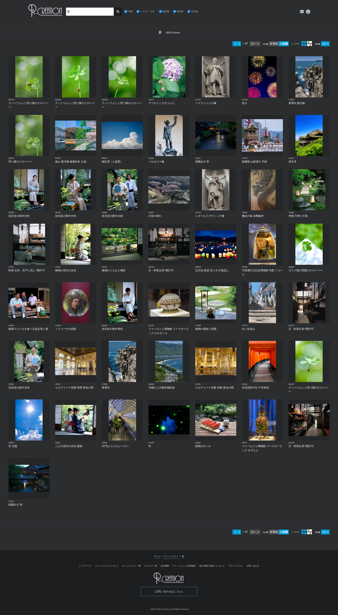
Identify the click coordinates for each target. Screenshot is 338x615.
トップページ (85, 566)
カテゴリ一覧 (150, 566)
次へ (254, 43)
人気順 (284, 43)
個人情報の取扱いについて (212, 566)
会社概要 (165, 566)
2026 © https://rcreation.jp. (161, 609)
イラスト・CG (147, 11)
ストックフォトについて (106, 566)
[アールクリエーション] (45, 10)
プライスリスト (235, 566)
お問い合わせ (252, 566)
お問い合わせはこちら (169, 591)
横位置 (166, 11)
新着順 (274, 43)
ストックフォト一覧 (131, 566)
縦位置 (180, 11)
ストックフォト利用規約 (184, 566)
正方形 (194, 11)
